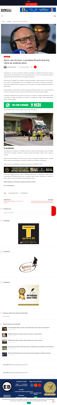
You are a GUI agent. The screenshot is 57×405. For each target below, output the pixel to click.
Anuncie (28, 1)
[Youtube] (39, 385)
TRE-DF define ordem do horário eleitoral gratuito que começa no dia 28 (25, 340)
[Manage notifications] (53, 401)
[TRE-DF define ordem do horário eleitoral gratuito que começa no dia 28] (4, 342)
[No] (55, 401)
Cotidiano (9, 21)
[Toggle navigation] (2, 16)
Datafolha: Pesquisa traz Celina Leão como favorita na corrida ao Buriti (25, 334)
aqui (20, 384)
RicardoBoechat (24, 193)
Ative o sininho (6, 316)
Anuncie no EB (21, 381)
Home (3, 21)
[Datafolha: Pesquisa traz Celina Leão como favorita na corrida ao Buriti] (4, 335)
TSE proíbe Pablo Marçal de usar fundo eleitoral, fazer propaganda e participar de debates (29, 353)
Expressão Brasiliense (11, 67)
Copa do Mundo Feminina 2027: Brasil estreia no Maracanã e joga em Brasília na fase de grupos (31, 346)
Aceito (28, 402)
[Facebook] (32, 385)
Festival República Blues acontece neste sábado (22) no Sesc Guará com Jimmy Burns (28, 327)
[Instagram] (35, 385)
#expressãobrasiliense (13, 193)
